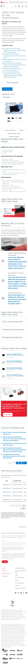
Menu (3, 6)
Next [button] (23, 462)
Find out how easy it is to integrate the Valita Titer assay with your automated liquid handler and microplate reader (17, 299)
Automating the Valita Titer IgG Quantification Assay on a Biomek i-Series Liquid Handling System (14, 50)
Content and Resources (10, 130)
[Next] (23, 111)
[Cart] (19, 6)
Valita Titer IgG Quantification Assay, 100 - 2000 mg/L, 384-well (15, 375)
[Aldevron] (20, 650)
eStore (26, 2)
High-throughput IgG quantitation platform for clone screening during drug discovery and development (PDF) (14, 449)
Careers (4, 568)
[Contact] (15, 6)
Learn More (7, 414)
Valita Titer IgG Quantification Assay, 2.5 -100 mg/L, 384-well (14, 361)
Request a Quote (7, 89)
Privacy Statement (19, 583)
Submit (5, 561)
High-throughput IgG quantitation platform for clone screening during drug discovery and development (14, 64)
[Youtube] (26, 593)
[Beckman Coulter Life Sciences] (4, 2)
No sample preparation (7, 150)
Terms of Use (21, 554)
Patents (17, 580)
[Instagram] (18, 593)
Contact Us (4, 570)
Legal (16, 575)
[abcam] (12, 650)
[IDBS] (12, 654)
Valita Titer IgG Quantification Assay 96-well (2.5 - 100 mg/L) (15, 368)
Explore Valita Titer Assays (14, 133)
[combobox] (16, 2)
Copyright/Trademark (20, 568)
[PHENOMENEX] (20, 659)
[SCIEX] (5, 662)
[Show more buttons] (23, 216)
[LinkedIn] (21, 593)
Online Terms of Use (19, 577)
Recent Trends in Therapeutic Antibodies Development (14, 433)
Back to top (23, 526)
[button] (10, 2)
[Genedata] (5, 655)
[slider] (14, 216)
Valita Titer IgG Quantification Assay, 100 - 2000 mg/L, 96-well (15, 354)
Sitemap (17, 585)
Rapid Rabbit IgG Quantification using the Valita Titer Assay (14, 444)
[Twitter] (23, 593)
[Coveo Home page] (23, 508)
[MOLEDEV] (12, 659)
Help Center (5, 576)
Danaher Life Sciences (20, 588)
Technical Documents (14, 136)
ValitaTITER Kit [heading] (6, 484)
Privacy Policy (13, 554)
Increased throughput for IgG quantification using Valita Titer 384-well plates (14, 55)
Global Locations (6, 573)
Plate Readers (6, 97)
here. (9, 477)
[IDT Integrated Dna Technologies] (20, 655)
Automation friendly (7, 162)
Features (21, 130)
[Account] (22, 6)
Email (3, 540)
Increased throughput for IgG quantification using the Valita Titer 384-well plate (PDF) (14, 456)
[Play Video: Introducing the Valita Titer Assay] (14, 210)
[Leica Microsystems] (5, 659)
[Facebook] (15, 593)
